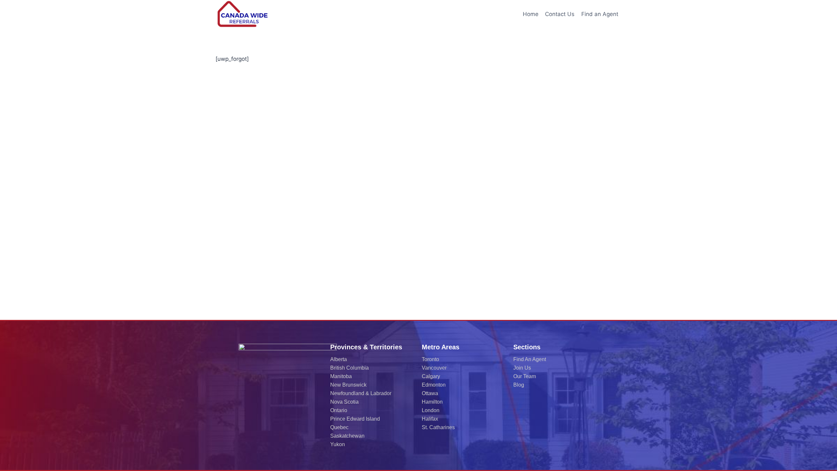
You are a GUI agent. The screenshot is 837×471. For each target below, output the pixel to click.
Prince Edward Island (355, 419)
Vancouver (434, 368)
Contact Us (559, 14)
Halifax (430, 419)
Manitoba (341, 376)
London (430, 410)
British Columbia (349, 368)
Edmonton (434, 385)
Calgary (431, 376)
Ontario (338, 410)
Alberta (338, 359)
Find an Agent (599, 14)
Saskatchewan (347, 436)
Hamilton (432, 402)
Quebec (339, 427)
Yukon (337, 444)
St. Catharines (438, 427)
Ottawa (430, 393)
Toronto (430, 359)
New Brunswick (348, 385)
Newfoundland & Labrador (360, 393)
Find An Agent (529, 359)
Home (530, 14)
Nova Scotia (344, 402)
